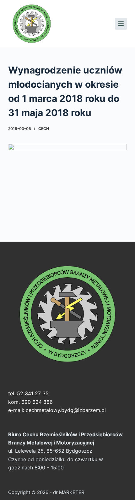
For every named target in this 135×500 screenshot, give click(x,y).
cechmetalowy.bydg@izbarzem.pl (66, 410)
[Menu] (121, 24)
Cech (43, 128)
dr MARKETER (68, 492)
